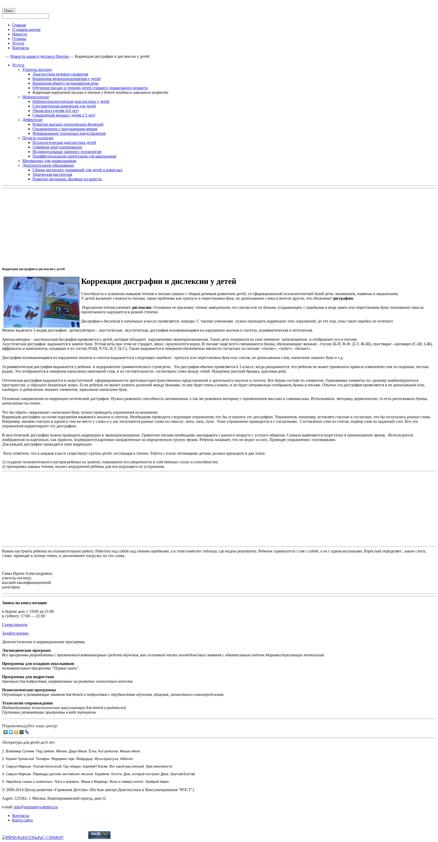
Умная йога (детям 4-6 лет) (55, 110)
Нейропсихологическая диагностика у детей (71, 101)
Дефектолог (32, 120)
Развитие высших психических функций (67, 124)
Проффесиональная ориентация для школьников (74, 156)
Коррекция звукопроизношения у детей (66, 78)
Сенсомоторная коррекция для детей (64, 106)
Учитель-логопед (37, 69)
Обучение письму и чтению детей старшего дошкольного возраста (90, 88)
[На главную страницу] (3, 56)
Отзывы (19, 38)
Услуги (18, 43)
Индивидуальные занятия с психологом (66, 151)
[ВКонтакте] (5, 732)
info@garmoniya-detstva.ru (36, 807)
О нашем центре (26, 29)
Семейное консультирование (57, 147)
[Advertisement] (154, 225)
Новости (19, 34)
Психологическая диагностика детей (64, 142)
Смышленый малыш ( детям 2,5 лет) (63, 115)
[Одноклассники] (16, 732)
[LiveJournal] (27, 732)
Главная (19, 25)
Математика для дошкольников (49, 161)
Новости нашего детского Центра (39, 56)
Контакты (20, 48)
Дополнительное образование (48, 165)
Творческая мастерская (52, 174)
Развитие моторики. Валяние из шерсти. (67, 179)
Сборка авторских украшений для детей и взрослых (77, 170)
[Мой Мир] (21, 732)
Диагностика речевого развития (60, 74)
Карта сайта (22, 820)
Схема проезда (14, 624)
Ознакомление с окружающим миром (64, 129)
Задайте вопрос (15, 633)
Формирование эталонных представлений (69, 133)
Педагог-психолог (38, 138)
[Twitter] (11, 732)
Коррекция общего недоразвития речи (65, 83)
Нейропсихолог (35, 97)
